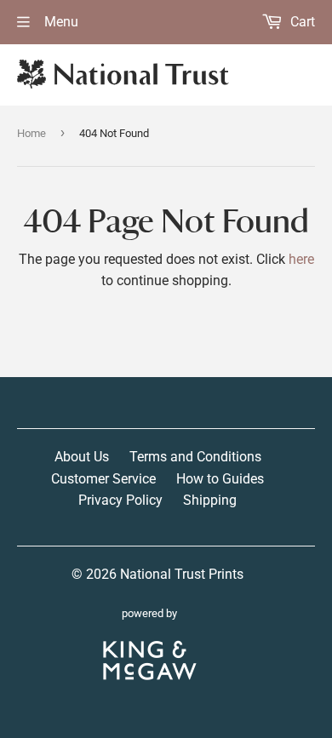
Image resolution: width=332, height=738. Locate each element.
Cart (301, 22)
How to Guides (220, 479)
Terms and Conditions (195, 457)
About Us (81, 457)
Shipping (210, 500)
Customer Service (103, 479)
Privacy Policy (120, 500)
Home (31, 133)
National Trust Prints (181, 574)
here (301, 259)
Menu (59, 22)
